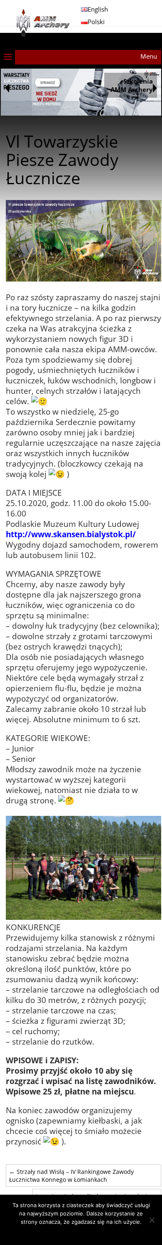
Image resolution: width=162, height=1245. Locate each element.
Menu (148, 56)
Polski (96, 21)
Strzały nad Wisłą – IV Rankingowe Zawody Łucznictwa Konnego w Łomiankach (71, 1175)
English (98, 9)
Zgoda (81, 1232)
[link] (71, 534)
